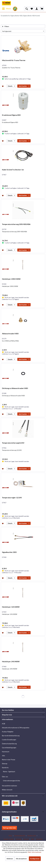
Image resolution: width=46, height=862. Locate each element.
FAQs (10, 836)
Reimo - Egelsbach (9, 771)
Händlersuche (31, 836)
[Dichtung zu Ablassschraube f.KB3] (23, 374)
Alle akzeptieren (21, 859)
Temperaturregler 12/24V (12, 498)
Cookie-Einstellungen (9, 739)
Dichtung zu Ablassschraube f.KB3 (15, 388)
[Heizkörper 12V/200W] (23, 593)
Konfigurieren (34, 859)
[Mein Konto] (36, 8)
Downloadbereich (19, 836)
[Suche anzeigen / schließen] (26, 8)
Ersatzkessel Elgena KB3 (11, 115)
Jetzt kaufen (23, 86)
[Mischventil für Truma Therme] (23, 46)
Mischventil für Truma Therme (13, 60)
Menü (8, 8)
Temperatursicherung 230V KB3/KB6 (16, 224)
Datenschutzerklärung (9, 743)
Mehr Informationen (34, 852)
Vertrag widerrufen (9, 828)
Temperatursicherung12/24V (13, 443)
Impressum (5, 751)
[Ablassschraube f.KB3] (23, 319)
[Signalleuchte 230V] (23, 538)
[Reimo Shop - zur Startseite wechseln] (6, 3)
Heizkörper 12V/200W (11, 607)
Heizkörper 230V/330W (11, 279)
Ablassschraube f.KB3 (10, 333)
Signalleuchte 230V (9, 552)
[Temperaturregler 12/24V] (23, 483)
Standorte (5, 767)
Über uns (5, 777)
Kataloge (18, 839)
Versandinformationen (9, 786)
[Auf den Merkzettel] (3, 86)
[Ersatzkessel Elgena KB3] (23, 101)
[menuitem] (6, 8)
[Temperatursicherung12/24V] (23, 429)
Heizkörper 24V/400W (11, 661)
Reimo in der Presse (8, 759)
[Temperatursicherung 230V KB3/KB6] (23, 210)
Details (10, 86)
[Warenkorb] (42, 8)
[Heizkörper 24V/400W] (23, 647)
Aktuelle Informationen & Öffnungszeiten (15, 728)
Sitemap (4, 763)
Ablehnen (10, 859)
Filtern (6, 26)
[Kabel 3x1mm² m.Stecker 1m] (23, 155)
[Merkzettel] (31, 8)
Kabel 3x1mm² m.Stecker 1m (13, 170)
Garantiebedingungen (9, 747)
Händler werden (8, 839)
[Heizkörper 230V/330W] (23, 265)
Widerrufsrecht (7, 790)
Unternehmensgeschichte (11, 780)
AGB (3, 724)
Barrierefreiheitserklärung (10, 735)
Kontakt (26, 839)
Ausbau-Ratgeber (7, 732)
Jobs (3, 755)
